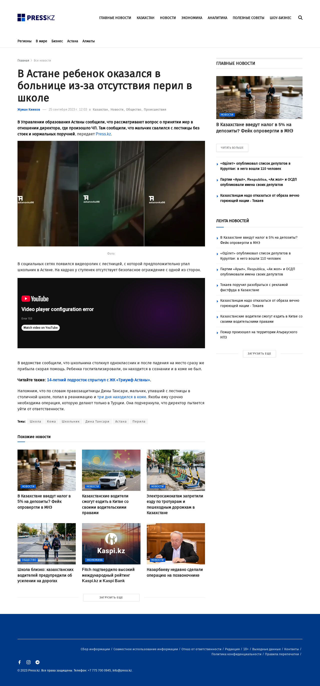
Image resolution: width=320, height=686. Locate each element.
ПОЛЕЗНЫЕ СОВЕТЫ (248, 18)
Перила (139, 421)
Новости (117, 109)
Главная (23, 60)
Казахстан (101, 109)
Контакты (292, 649)
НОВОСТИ (168, 18)
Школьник (71, 421)
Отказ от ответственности (202, 649)
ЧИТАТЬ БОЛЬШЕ (232, 147)
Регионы (25, 41)
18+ (246, 649)
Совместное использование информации (146, 649)
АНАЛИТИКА (217, 18)
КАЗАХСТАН (145, 18)
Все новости (42, 60)
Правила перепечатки (282, 654)
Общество (134, 109)
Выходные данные (267, 649)
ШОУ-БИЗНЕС (280, 18)
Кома (51, 421)
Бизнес (57, 41)
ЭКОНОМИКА (192, 18)
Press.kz (103, 134)
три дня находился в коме (121, 397)
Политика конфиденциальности (237, 654)
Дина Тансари (98, 421)
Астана (72, 41)
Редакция (232, 649)
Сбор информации (96, 649)
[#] (36, 16)
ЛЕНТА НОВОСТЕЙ (232, 220)
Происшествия (155, 109)
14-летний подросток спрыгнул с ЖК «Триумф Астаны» (98, 380)
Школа (35, 421)
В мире (41, 41)
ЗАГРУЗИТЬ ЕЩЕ (111, 597)
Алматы (88, 41)
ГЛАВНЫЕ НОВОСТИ (115, 18)
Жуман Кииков (29, 109)
